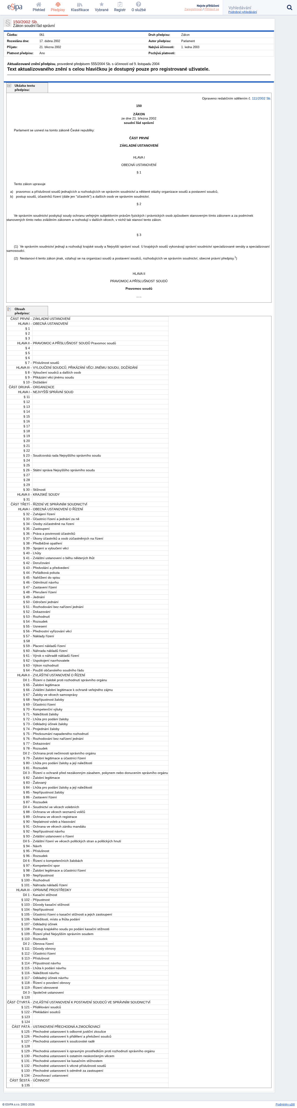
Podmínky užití (285, 1104)
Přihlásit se (211, 9)
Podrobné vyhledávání (242, 12)
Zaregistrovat (193, 9)
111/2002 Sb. (261, 98)
